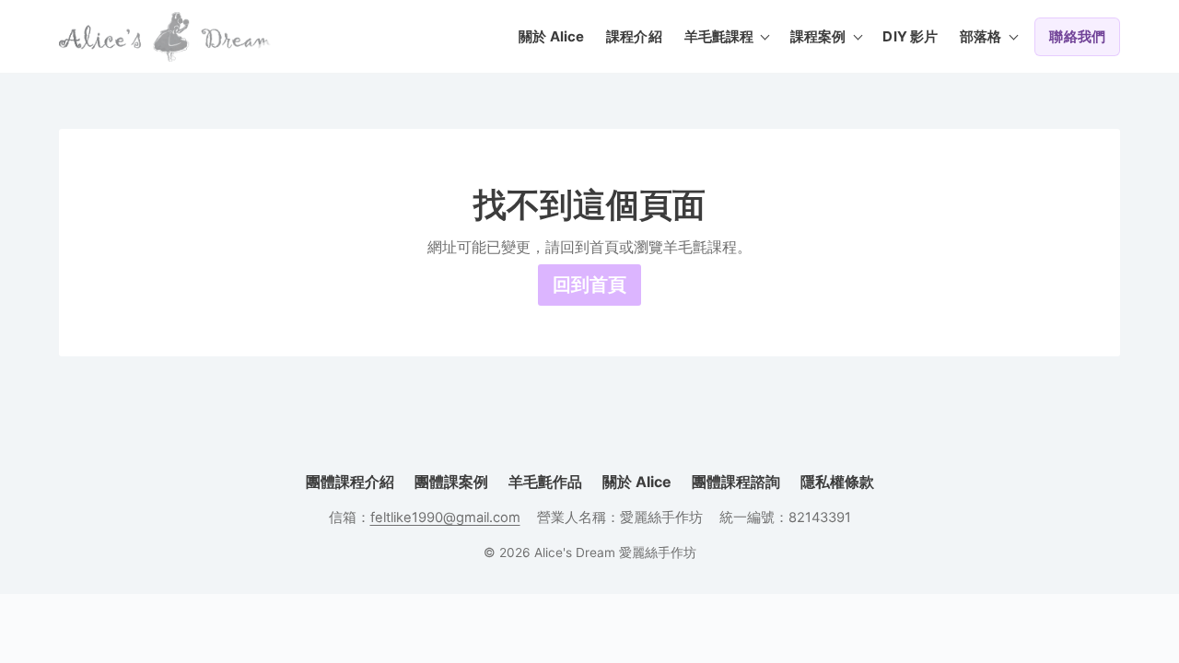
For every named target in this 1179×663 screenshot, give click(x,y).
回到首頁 (589, 284)
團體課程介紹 (350, 481)
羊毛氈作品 (545, 481)
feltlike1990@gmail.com (445, 517)
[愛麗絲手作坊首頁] (165, 37)
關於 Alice (551, 36)
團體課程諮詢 (736, 481)
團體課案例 (451, 481)
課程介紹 (634, 36)
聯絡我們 (1077, 36)
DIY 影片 (910, 36)
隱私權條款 (837, 481)
